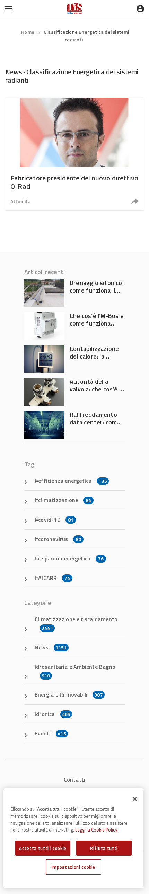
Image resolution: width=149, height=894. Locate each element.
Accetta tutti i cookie (42, 848)
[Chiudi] (134, 799)
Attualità (20, 201)
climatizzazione (64, 500)
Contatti (75, 779)
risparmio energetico (71, 558)
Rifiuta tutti (104, 848)
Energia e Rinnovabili (69, 694)
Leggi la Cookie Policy (96, 829)
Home (27, 31)
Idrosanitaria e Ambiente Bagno (75, 671)
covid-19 (55, 519)
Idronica (52, 714)
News (51, 647)
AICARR (54, 578)
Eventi (50, 733)
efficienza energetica (72, 480)
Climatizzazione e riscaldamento (76, 623)
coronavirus (59, 539)
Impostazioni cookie (73, 866)
